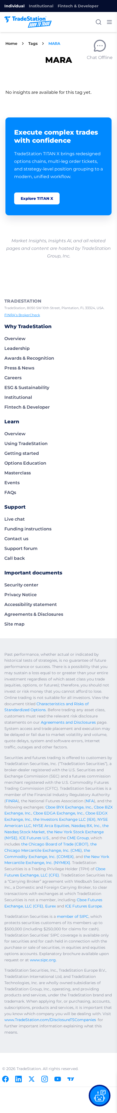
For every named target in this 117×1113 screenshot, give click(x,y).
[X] (31, 1079)
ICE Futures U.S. (34, 837)
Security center (21, 584)
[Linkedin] (18, 1079)
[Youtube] (57, 1079)
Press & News (19, 368)
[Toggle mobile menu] (109, 22)
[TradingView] (70, 1079)
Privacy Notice (20, 594)
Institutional (41, 6)
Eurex (50, 906)
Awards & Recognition (29, 358)
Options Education (25, 463)
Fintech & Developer (78, 6)
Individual (14, 6)
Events (12, 482)
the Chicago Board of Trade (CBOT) (54, 844)
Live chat (14, 519)
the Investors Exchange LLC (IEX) (64, 819)
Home (11, 43)
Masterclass (17, 472)
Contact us (16, 538)
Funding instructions (27, 528)
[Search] (98, 22)
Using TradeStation (26, 443)
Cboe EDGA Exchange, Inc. (58, 813)
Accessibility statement (30, 604)
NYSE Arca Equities (51, 825)
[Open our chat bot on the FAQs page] (99, 1095)
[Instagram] (44, 1079)
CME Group (78, 837)
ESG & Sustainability (26, 387)
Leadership (17, 348)
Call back (14, 558)
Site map (14, 624)
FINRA (12, 800)
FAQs (10, 492)
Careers (12, 377)
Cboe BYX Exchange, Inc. (68, 807)
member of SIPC (72, 916)
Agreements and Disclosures (68, 722)
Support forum (21, 548)
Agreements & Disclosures (33, 614)
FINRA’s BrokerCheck (22, 315)
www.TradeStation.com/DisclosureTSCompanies (50, 1019)
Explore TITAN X (37, 198)
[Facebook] (5, 1079)
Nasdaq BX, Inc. (85, 825)
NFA (90, 800)
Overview (15, 338)
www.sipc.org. (43, 959)
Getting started (21, 453)
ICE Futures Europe (83, 906)
